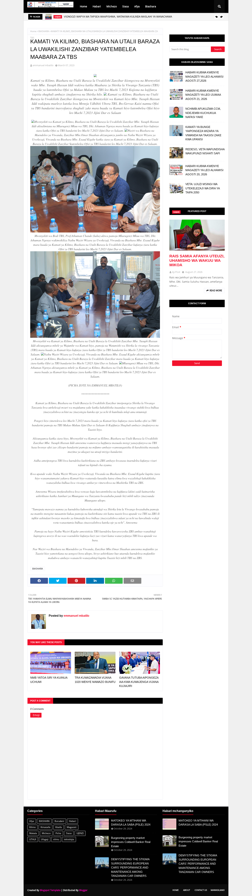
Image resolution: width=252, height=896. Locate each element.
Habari (72, 821)
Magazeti (71, 827)
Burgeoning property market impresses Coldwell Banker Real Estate (130, 842)
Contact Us (201, 890)
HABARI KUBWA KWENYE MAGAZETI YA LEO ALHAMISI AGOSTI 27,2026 (108, 16)
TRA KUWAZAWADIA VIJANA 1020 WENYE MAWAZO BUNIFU (95, 679)
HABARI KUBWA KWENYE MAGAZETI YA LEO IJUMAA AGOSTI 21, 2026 (203, 94)
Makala (33, 833)
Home (33, 31)
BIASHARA (43, 31)
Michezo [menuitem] (111, 6)
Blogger (83, 890)
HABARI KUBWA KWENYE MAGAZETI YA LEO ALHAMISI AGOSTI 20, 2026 (204, 170)
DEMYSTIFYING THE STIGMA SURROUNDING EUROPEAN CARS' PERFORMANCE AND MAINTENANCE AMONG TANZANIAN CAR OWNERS (130, 867)
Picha (58, 833)
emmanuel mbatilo (43, 65)
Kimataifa (45, 827)
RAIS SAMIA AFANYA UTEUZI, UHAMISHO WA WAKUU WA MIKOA (197, 260)
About (186, 890)
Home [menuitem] (83, 6)
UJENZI (80, 833)
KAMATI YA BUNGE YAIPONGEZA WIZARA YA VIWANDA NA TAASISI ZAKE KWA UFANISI (203, 133)
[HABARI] (197, 235)
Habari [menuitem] (97, 6)
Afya (31, 821)
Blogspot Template (50, 890)
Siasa (69, 833)
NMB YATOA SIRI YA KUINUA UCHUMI (48, 679)
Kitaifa (58, 827)
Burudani (59, 821)
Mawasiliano (218, 890)
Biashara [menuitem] (150, 6)
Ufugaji (44, 839)
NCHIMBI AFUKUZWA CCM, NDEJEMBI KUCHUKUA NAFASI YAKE (203, 113)
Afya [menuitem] (137, 6)
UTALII (32, 839)
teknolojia (69, 839)
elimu (56, 839)
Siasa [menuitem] (125, 6)
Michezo (46, 833)
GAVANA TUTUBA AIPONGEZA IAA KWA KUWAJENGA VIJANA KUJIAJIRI (138, 681)
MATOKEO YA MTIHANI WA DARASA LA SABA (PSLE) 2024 (130, 822)
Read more (216, 290)
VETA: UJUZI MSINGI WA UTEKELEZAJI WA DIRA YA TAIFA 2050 (202, 188)
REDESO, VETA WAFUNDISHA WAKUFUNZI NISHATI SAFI (205, 151)
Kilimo (32, 827)
